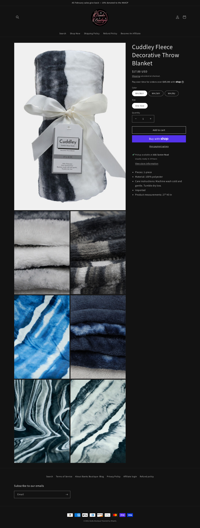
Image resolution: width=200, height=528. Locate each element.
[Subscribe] (66, 494)
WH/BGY (139, 93)
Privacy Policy (113, 476)
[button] (17, 17)
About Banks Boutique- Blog (89, 476)
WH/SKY (156, 93)
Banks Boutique (95, 521)
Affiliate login (130, 476)
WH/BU (171, 93)
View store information (146, 163)
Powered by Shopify (109, 521)
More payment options (159, 146)
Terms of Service (64, 476)
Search (49, 476)
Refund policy (147, 476)
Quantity (136, 112)
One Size (139, 105)
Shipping (136, 76)
